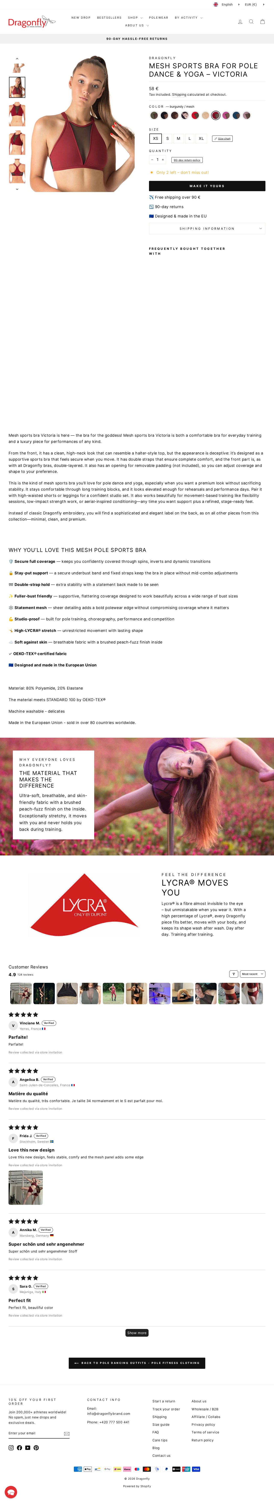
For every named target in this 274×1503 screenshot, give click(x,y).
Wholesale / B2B (205, 1409)
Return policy (203, 1440)
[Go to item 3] (67, 993)
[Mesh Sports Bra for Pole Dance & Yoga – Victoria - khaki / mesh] (152, 400)
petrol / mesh (236, 115)
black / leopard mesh (185, 115)
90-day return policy (187, 160)
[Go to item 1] (21, 993)
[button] (26, 1188)
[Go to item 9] (206, 993)
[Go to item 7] (159, 993)
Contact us (161, 1456)
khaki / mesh (154, 115)
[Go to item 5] (113, 993)
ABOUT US (135, 25)
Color (171, 106)
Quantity (161, 151)
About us (199, 1401)
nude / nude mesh (205, 115)
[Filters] (233, 974)
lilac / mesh (246, 115)
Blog (156, 1448)
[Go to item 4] (90, 993)
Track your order (166, 1409)
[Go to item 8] (183, 993)
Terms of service (205, 1432)
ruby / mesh (226, 115)
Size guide (161, 1425)
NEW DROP (81, 17)
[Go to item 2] (44, 993)
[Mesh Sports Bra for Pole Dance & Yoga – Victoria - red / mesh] (175, 400)
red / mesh (195, 115)
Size (154, 129)
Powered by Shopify (137, 1486)
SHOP (133, 17)
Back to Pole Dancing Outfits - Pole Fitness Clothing (140, 1363)
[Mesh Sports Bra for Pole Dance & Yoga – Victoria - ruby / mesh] (163, 405)
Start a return (163, 1401)
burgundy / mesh (215, 115)
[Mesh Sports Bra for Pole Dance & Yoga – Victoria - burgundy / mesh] (158, 405)
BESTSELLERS (109, 17)
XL (201, 138)
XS (155, 138)
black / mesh (164, 115)
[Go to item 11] (252, 993)
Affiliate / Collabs (206, 1417)
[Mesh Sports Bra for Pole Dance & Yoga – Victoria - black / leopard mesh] (169, 400)
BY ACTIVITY (187, 17)
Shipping (179, 94)
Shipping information (207, 228)
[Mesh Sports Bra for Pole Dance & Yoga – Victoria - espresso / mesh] (163, 400)
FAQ (155, 1432)
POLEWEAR (158, 17)
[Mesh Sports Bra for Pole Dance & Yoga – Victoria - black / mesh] (158, 400)
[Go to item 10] (229, 993)
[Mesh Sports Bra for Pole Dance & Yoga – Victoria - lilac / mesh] (175, 405)
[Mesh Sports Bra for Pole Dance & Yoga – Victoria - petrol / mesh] (169, 405)
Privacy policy (203, 1425)
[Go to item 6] (136, 993)
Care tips (159, 1440)
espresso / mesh (174, 115)
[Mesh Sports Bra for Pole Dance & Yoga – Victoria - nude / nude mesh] (152, 405)
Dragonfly (162, 58)
